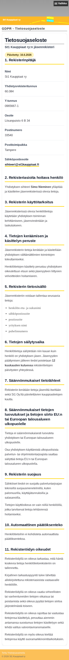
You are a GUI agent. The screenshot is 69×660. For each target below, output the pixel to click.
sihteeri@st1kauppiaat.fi (22, 164)
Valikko (62, 3)
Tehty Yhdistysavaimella (13, 653)
